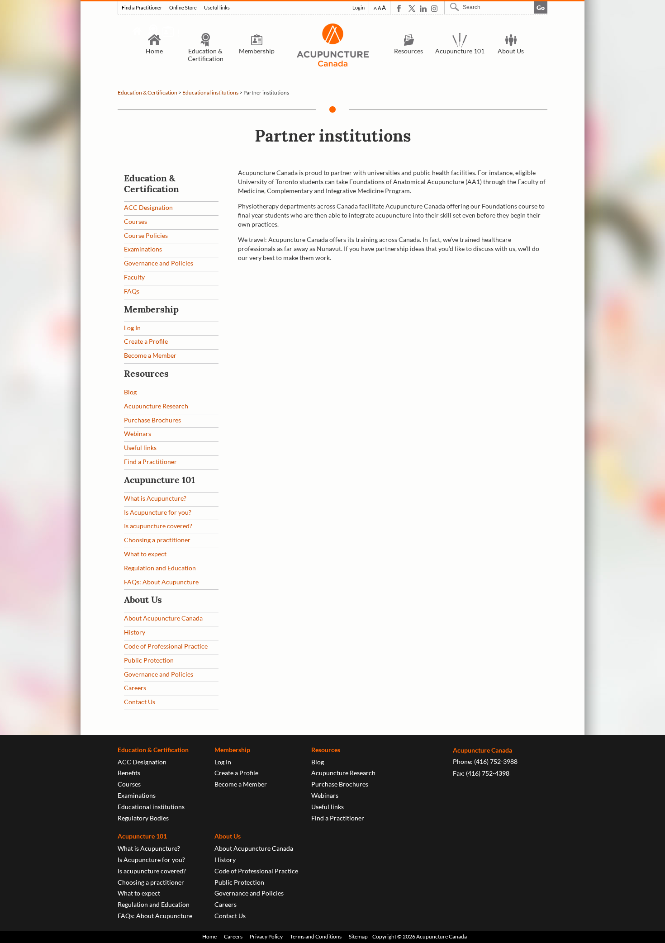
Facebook (400, 8)
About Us (511, 51)
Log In (132, 328)
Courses (135, 221)
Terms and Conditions (316, 936)
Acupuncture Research (156, 406)
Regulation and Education (160, 568)
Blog (130, 392)
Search (455, 6)
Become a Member (150, 355)
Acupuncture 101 (459, 51)
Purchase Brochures (152, 420)
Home (154, 51)
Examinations (143, 249)
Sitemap (358, 936)
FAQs (131, 291)
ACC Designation (148, 207)
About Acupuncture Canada (163, 618)
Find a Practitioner (142, 7)
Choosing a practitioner (157, 540)
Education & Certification (205, 54)
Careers (135, 688)
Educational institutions (210, 92)
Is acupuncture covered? (158, 526)
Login (358, 7)
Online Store (183, 7)
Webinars (137, 433)
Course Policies (146, 235)
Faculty (134, 277)
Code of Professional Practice (166, 646)
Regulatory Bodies (143, 818)
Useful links (217, 7)
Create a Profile (146, 341)
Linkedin (423, 8)
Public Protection (149, 660)
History (134, 632)
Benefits (129, 773)
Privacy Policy (266, 936)
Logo (332, 45)
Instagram (434, 8)
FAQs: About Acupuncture (161, 582)
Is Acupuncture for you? (157, 512)
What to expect (145, 554)
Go (541, 7)
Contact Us (139, 702)
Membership (257, 51)
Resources (408, 51)
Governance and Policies (158, 263)
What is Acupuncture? (155, 498)
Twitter (412, 8)
